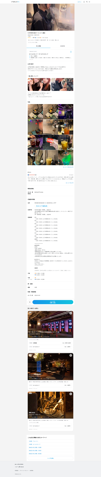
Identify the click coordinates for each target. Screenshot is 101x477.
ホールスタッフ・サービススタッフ (38, 54)
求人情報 (38, 46)
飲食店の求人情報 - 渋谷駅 (35, 447)
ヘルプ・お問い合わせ (19, 466)
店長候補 (35, 342)
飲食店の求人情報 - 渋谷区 (35, 450)
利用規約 (16, 470)
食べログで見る (69, 182)
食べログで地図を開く (42, 206)
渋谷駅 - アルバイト (33, 441)
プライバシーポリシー (24, 470)
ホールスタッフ (36, 346)
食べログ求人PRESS (19, 464)
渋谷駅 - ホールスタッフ (34, 444)
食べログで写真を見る (67, 167)
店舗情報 (62, 46)
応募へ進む (53, 302)
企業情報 (31, 470)
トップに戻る (50, 458)
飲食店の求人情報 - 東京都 (35, 453)
